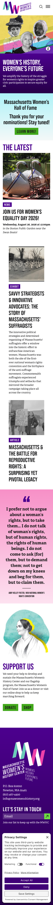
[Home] (17, 7)
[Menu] (48, 6)
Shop (27, 707)
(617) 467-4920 (11, 794)
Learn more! (26, 131)
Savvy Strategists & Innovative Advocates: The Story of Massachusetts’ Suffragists (26, 309)
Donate (10, 707)
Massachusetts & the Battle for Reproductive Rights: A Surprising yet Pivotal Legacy (26, 463)
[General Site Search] (41, 6)
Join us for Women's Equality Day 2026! (22, 214)
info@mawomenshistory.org (21, 798)
